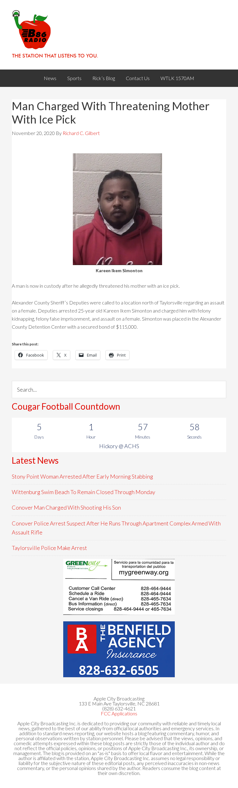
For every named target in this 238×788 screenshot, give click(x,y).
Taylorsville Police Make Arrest (49, 547)
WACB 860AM (119, 34)
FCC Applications (119, 713)
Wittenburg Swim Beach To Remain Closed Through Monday (83, 492)
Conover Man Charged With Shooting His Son (66, 507)
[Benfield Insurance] (119, 649)
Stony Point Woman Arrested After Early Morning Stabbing (82, 476)
